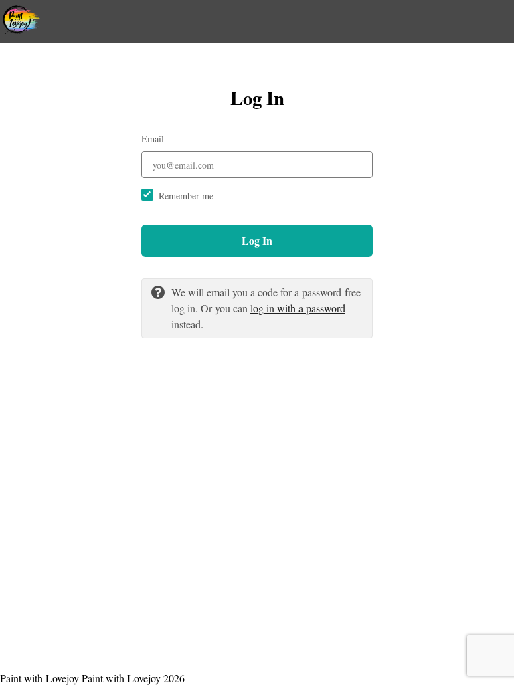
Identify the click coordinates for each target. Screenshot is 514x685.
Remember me (186, 195)
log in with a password (297, 308)
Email (152, 138)
